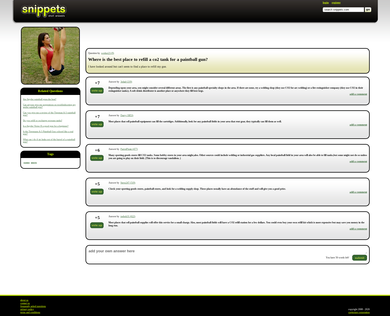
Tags (50, 154)
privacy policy (27, 309)
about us (24, 300)
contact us (25, 303)
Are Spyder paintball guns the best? (39, 99)
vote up (97, 90)
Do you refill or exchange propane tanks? (42, 120)
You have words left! (337, 257)
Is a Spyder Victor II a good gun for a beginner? (45, 126)
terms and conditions (30, 312)
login (326, 2)
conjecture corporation (359, 312)
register (336, 2)
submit (359, 257)
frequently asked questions (33, 306)
